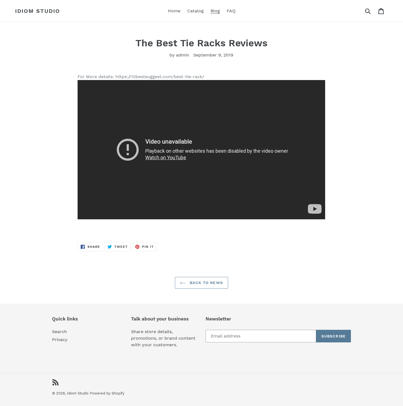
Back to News (205, 282)
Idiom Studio (37, 11)
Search (59, 331)
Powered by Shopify (107, 393)
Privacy (59, 339)
